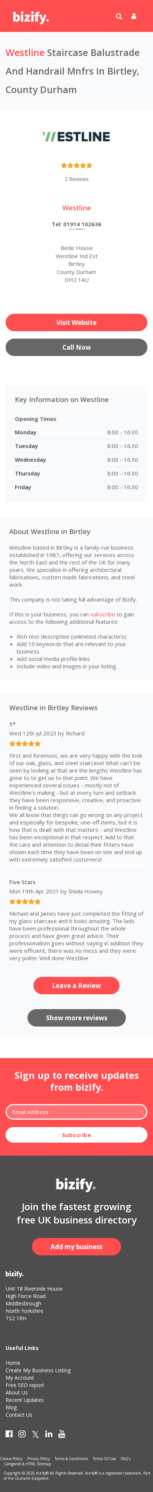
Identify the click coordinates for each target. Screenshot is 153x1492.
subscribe (102, 614)
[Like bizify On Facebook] (9, 1435)
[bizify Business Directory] (31, 15)
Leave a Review (76, 985)
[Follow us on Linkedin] (48, 1435)
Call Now (76, 347)
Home (13, 1362)
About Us (17, 1392)
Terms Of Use (104, 1458)
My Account (20, 1377)
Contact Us (19, 1414)
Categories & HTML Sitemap (27, 1463)
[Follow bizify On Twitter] (35, 1435)
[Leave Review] (76, 166)
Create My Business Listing (38, 1370)
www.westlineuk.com (76, 229)
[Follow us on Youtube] (61, 1435)
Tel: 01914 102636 (76, 224)
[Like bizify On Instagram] (22, 1435)
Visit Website (76, 322)
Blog (11, 1407)
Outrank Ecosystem (32, 1478)
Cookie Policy (11, 1458)
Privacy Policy (38, 1458)
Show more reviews (76, 1018)
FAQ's (125, 1458)
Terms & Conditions (71, 1458)
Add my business (76, 1246)
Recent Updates (25, 1399)
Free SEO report (25, 1385)
